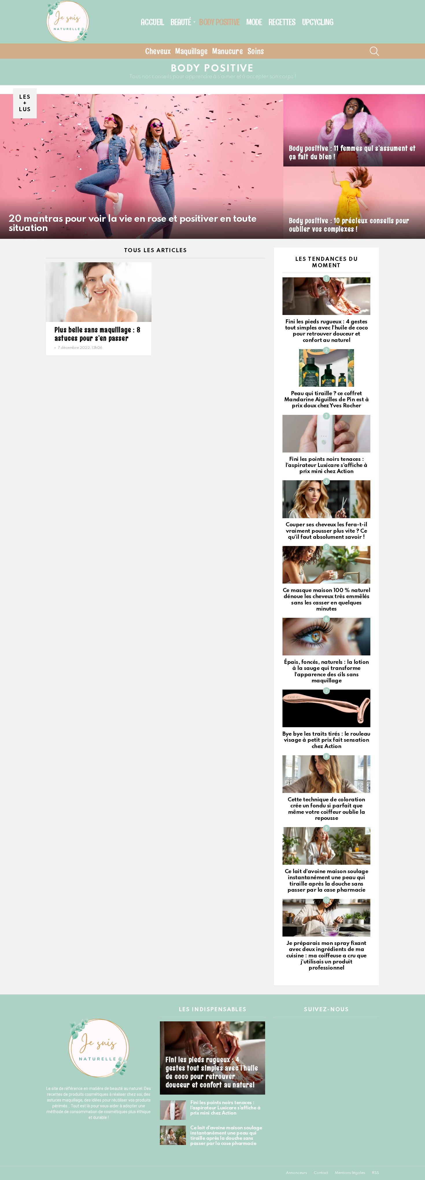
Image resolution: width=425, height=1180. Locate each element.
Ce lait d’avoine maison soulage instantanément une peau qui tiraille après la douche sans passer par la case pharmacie (226, 1136)
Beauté (181, 22)
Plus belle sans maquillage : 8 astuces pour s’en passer (98, 333)
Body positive (219, 22)
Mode (254, 22)
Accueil (152, 22)
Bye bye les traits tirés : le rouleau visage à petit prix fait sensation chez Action (326, 740)
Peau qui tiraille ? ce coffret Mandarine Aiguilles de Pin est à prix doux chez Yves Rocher (326, 400)
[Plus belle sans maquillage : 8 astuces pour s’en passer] (98, 292)
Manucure (227, 51)
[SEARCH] (374, 51)
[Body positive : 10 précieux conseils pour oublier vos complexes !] (354, 202)
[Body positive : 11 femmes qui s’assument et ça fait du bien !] (354, 130)
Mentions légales (350, 1173)
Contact (321, 1173)
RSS (375, 1173)
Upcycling (317, 22)
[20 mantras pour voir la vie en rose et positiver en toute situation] (141, 166)
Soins (256, 51)
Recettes (282, 22)
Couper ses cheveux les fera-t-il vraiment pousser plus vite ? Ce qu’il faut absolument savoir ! (326, 531)
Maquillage (191, 51)
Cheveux (158, 51)
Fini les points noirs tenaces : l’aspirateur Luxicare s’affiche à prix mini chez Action (326, 465)
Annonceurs (296, 1173)
